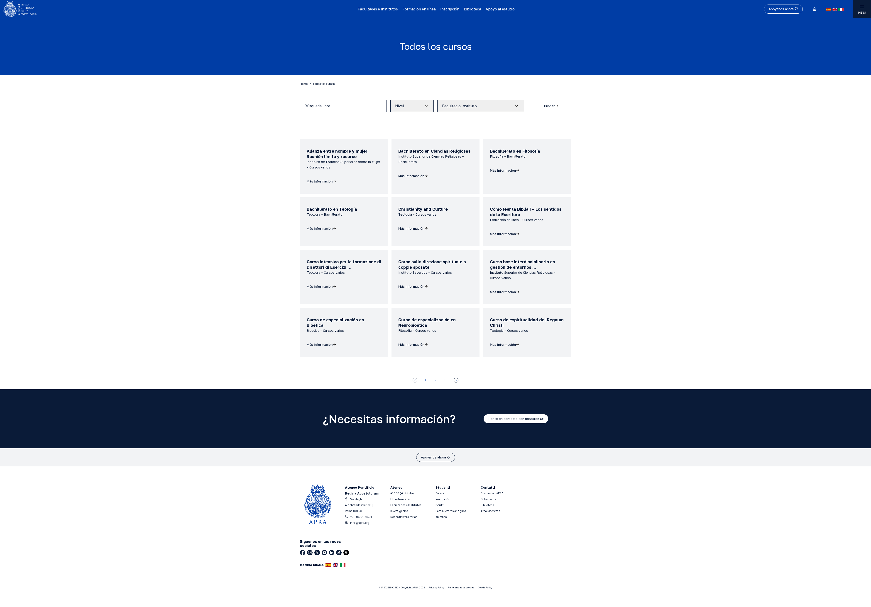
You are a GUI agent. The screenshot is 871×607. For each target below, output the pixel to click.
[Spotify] (346, 552)
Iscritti (440, 505)
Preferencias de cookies (461, 587)
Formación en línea (419, 9)
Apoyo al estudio (500, 9)
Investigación (399, 511)
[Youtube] (324, 552)
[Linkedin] (331, 552)
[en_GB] (834, 9)
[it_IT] (841, 9)
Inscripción (449, 9)
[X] (317, 552)
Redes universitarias (403, 517)
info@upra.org (359, 522)
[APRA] (109, 9)
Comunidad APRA (492, 493)
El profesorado (400, 499)
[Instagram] (310, 552)
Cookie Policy (485, 587)
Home (304, 83)
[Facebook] (302, 552)
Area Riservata (490, 511)
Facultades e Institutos (378, 9)
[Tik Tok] (339, 552)
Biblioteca (472, 9)
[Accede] (814, 9)
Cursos (440, 493)
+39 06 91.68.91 (361, 517)
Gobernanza (489, 499)
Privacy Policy (436, 587)
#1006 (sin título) (402, 493)
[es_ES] (828, 9)
